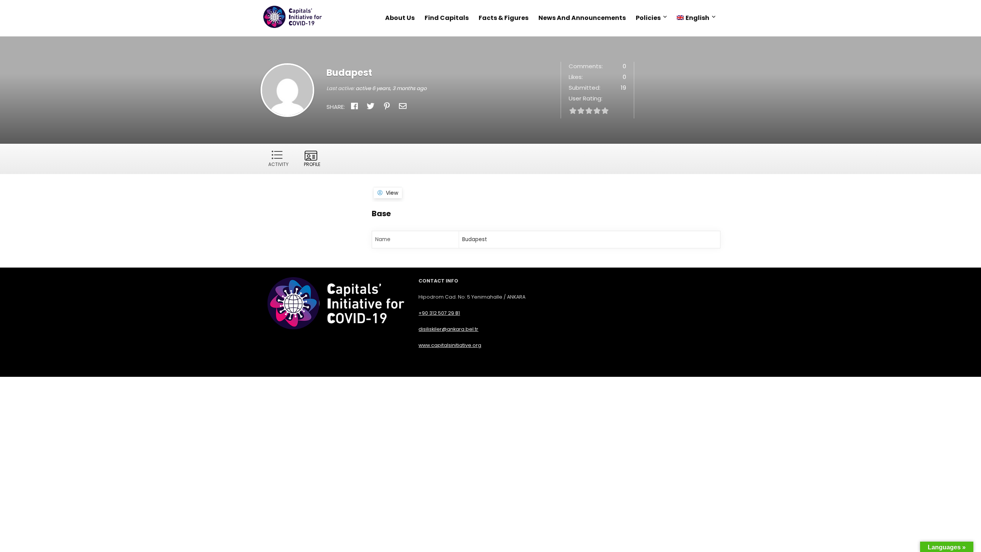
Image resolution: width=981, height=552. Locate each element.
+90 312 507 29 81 (439, 313)
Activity (278, 164)
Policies (648, 17)
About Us (400, 17)
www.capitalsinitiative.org (449, 345)
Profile (312, 164)
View (392, 193)
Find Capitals (447, 17)
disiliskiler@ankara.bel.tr (448, 329)
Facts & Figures (503, 17)
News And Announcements (582, 17)
